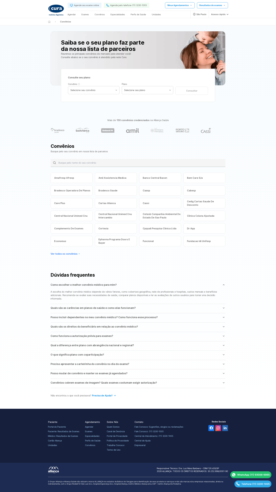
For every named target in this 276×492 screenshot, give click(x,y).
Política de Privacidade (118, 440)
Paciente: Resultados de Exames (63, 431)
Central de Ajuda (143, 440)
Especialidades (92, 436)
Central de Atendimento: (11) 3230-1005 (154, 436)
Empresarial (140, 445)
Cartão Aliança (55, 440)
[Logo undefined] (56, 10)
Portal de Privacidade (117, 436)
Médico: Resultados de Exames (63, 436)
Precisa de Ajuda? (102, 395)
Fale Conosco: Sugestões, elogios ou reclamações (159, 427)
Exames (88, 431)
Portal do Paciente (57, 427)
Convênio (72, 84)
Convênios (90, 445)
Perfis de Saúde (92, 440)
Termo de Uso (113, 450)
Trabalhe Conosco (115, 445)
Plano (124, 84)
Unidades (52, 445)
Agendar (89, 427)
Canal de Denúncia (116, 431)
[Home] (49, 21)
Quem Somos (113, 427)
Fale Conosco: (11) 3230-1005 (149, 431)
